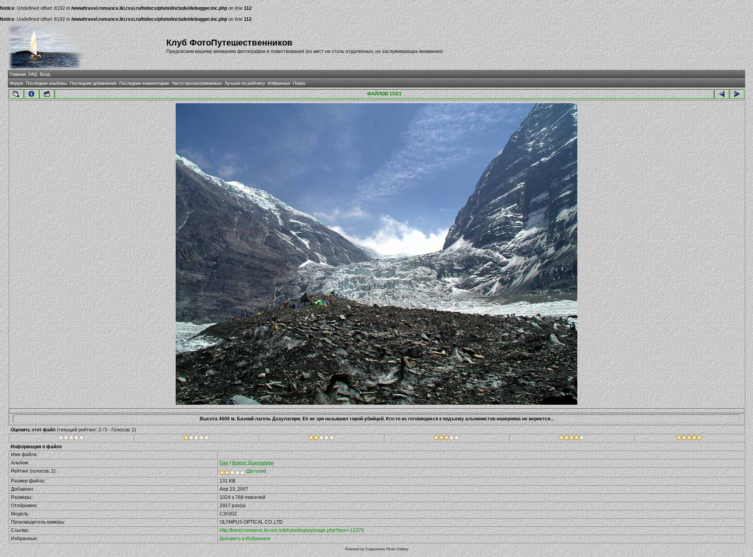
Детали (256, 471)
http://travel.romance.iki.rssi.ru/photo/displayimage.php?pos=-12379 (292, 530)
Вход (45, 74)
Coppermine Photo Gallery (387, 549)
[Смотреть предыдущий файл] (722, 93)
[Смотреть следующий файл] (737, 93)
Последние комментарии (144, 83)
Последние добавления (93, 83)
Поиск (299, 83)
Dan (224, 463)
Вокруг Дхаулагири (253, 463)
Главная (18, 74)
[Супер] (689, 439)
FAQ (33, 74)
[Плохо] (196, 439)
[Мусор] (71, 439)
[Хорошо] (446, 439)
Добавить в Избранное (245, 538)
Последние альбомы (46, 83)
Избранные (279, 83)
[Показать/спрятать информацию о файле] (31, 93)
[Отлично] (571, 439)
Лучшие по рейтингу (245, 83)
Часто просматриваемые (197, 83)
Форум (16, 83)
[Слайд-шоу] (47, 93)
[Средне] (321, 439)
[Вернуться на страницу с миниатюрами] (16, 93)
